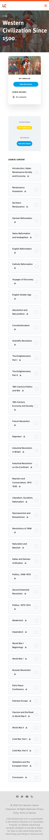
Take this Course (24, 144)
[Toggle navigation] (45, 5)
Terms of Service (28, 813)
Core (5, 16)
